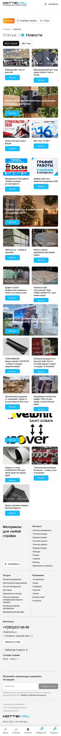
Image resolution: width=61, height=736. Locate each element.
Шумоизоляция (40, 537)
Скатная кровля (40, 544)
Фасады (36, 552)
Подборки (37, 586)
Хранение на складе (12, 594)
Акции (10, 21)
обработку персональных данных (33, 695)
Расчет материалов (12, 586)
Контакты (37, 601)
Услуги (46, 21)
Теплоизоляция (40, 534)
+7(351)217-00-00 (16, 627)
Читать (12, 77)
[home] (30, 716)
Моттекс (26, 43)
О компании (38, 579)
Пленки (36, 555)
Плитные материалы (42, 530)
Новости (36, 590)
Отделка (36, 559)
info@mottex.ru (10, 632)
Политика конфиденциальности (15, 707)
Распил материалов (12, 579)
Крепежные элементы (43, 566)
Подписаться (48, 686)
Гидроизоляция (40, 548)
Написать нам (12, 642)
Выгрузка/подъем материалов (11, 607)
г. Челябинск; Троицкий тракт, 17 (18, 636)
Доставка (7, 590)
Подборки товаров (28, 21)
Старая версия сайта (11, 711)
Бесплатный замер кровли (15, 583)
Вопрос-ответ (39, 597)
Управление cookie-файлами (14, 704)
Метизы (36, 562)
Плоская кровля (40, 541)
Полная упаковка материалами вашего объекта (13, 599)
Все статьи (11, 43)
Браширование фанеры (13, 612)
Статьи (36, 594)
